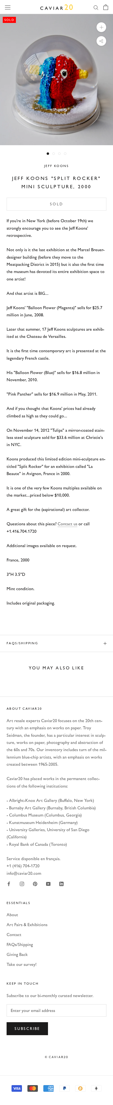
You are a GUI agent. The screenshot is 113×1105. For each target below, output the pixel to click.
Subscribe (27, 1028)
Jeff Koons (56, 166)
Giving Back (17, 954)
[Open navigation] (7, 7)
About (12, 914)
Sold (56, 204)
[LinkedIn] (61, 883)
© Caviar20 (57, 1057)
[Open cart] (105, 7)
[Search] (96, 7)
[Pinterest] (35, 883)
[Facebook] (9, 883)
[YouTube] (48, 883)
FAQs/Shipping (22, 643)
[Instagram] (22, 883)
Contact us (67, 523)
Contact (14, 934)
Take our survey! (21, 964)
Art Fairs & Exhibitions (27, 924)
